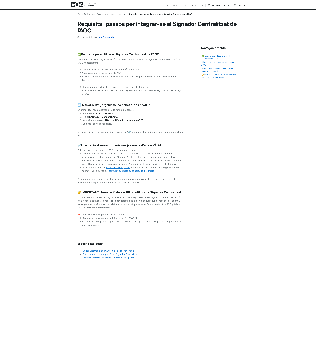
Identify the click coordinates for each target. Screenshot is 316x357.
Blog (186, 5)
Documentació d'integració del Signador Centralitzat (110, 254)
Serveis (165, 5)
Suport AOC (83, 14)
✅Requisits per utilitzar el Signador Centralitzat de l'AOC (216, 57)
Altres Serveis (98, 14)
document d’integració (118, 167)
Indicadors (176, 5)
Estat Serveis (197, 5)
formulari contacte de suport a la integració (131, 171)
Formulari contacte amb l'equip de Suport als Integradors (109, 258)
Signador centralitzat (116, 14)
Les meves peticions (220, 5)
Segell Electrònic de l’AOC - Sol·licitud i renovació (108, 250)
